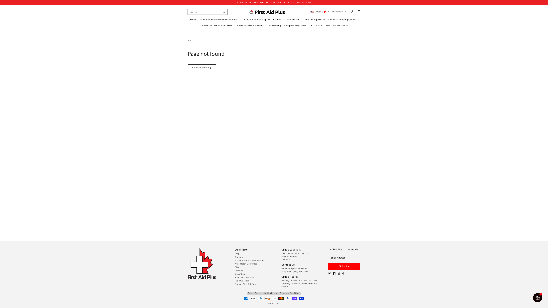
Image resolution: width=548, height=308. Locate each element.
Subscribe (344, 266)
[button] (328, 11)
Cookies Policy (270, 293)
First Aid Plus (276, 304)
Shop (236, 254)
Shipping (238, 271)
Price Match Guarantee (245, 264)
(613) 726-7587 (300, 271)
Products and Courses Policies (249, 260)
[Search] (224, 12)
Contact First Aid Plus (245, 284)
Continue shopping (201, 67)
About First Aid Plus (244, 277)
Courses (238, 257)
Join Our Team (241, 281)
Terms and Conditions (290, 293)
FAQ (236, 267)
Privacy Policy (254, 293)
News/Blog (239, 274)
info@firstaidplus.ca (298, 268)
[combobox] (207, 12)
